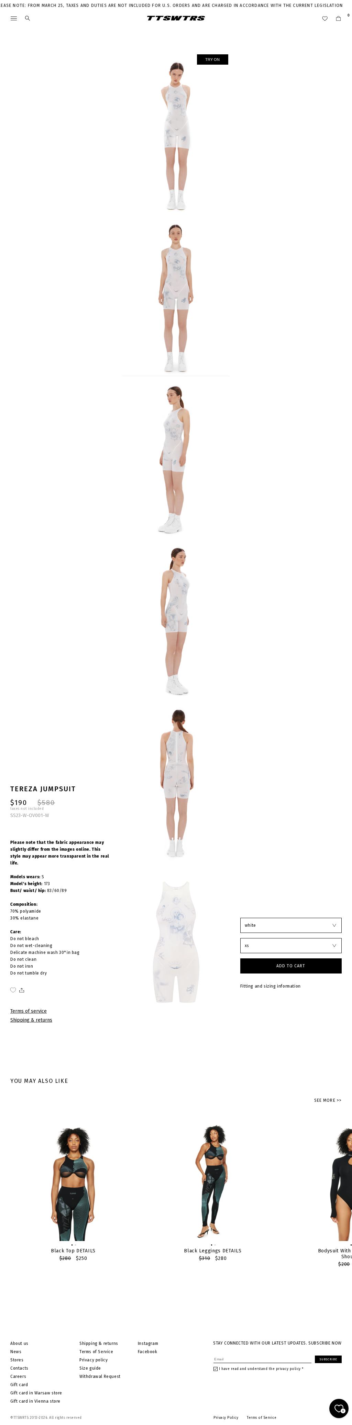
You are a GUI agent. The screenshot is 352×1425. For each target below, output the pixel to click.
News (15, 1351)
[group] (73, 1190)
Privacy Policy (225, 1418)
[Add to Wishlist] (13, 990)
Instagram (148, 1343)
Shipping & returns (31, 1020)
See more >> (328, 1100)
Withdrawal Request (100, 1376)
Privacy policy (93, 1360)
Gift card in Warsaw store (36, 1393)
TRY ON (212, 59)
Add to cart (290, 966)
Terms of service (28, 1011)
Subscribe (328, 1359)
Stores (17, 1360)
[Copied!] (21, 990)
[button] (71, 1244)
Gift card (19, 1384)
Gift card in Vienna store (35, 1401)
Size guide (90, 1368)
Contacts (19, 1368)
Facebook (147, 1351)
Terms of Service (96, 1351)
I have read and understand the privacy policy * (261, 1369)
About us (19, 1343)
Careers (18, 1376)
